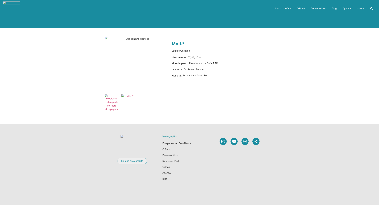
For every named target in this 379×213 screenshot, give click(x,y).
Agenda (347, 8)
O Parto (301, 8)
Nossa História (283, 8)
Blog (334, 8)
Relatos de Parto (171, 161)
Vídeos (360, 8)
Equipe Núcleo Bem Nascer (177, 143)
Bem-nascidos (318, 8)
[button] (371, 8)
